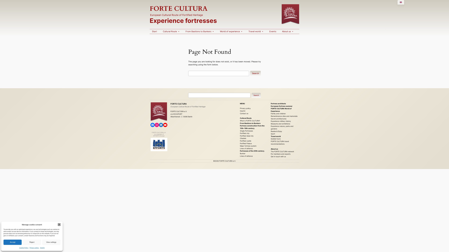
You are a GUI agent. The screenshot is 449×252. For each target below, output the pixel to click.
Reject (31, 242)
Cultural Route (170, 31)
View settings (51, 242)
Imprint (42, 248)
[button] (59, 224)
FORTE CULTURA (179, 8)
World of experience (230, 31)
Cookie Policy (23, 248)
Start (154, 31)
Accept (12, 242)
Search (255, 73)
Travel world (254, 31)
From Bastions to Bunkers (198, 31)
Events (272, 31)
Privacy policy (34, 248)
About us (286, 31)
